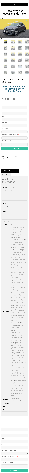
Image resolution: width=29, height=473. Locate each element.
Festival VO (9, 158)
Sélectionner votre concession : (9, 134)
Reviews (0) (5, 174)
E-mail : (3, 116)
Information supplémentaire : (8, 141)
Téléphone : (4, 122)
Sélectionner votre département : (10, 128)
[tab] (10, 171)
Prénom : (3, 110)
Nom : (3, 104)
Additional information (9, 171)
